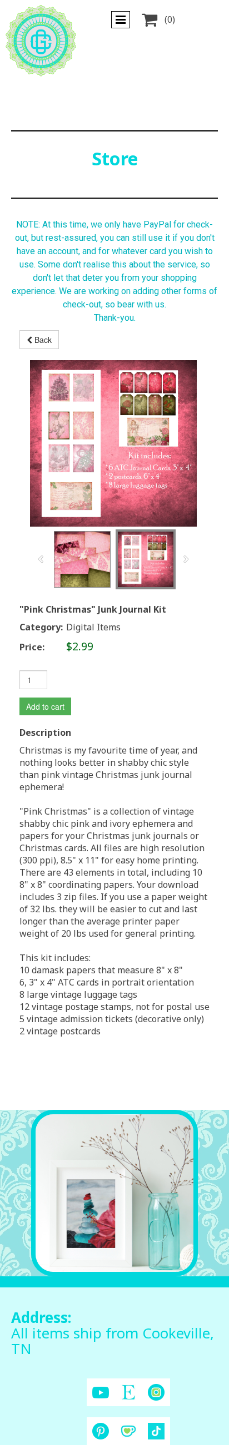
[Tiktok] (156, 1431)
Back (42, 339)
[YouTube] (100, 1392)
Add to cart (45, 706)
